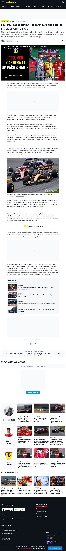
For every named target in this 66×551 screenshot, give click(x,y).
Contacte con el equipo (7, 533)
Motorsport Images (20, 196)
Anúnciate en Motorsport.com (9, 530)
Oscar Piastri (11, 130)
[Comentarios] (62, 40)
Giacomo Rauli (8, 40)
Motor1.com (39, 508)
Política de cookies (32, 546)
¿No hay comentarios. (33, 366)
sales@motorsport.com (8, 535)
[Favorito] (58, 40)
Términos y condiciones (21, 546)
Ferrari (28, 85)
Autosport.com (40, 513)
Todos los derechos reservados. (41, 548)
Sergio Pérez (11, 119)
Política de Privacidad (43, 546)
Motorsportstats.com (41, 516)
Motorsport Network (26, 548)
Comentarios (5, 528)
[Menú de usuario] (62, 2)
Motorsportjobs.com (41, 511)
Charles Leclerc (17, 85)
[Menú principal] (3, 2)
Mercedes (41, 235)
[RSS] (21, 518)
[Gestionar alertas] (35, 343)
